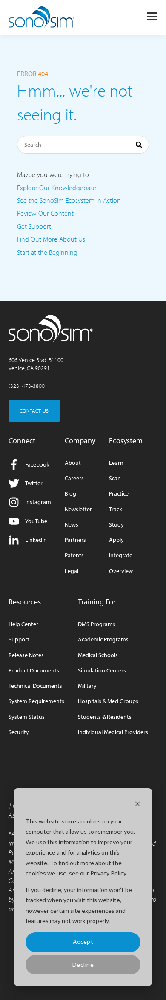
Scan (115, 478)
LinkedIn (36, 540)
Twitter (34, 483)
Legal (71, 571)
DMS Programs (96, 624)
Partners (75, 540)
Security (19, 732)
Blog (70, 493)
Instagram (38, 502)
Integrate (120, 555)
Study (116, 524)
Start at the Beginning (47, 252)
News (71, 524)
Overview (121, 571)
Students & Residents (105, 717)
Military (87, 685)
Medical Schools (98, 655)
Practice (119, 493)
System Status (27, 717)
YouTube (36, 521)
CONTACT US (34, 410)
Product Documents (34, 670)
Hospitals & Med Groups (108, 701)
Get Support (34, 226)
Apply (116, 540)
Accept (83, 941)
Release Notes (26, 655)
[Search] (139, 146)
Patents (74, 555)
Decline (83, 964)
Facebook (37, 464)
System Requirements (36, 701)
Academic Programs (103, 639)
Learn (116, 463)
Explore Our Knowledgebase (56, 187)
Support (19, 639)
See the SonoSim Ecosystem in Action (69, 200)
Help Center (23, 624)
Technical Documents (35, 685)
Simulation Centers (102, 670)
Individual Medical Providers (113, 732)
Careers (74, 478)
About (73, 463)
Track (115, 509)
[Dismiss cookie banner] (137, 805)
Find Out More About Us (51, 239)
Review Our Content (45, 213)
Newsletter (78, 509)
